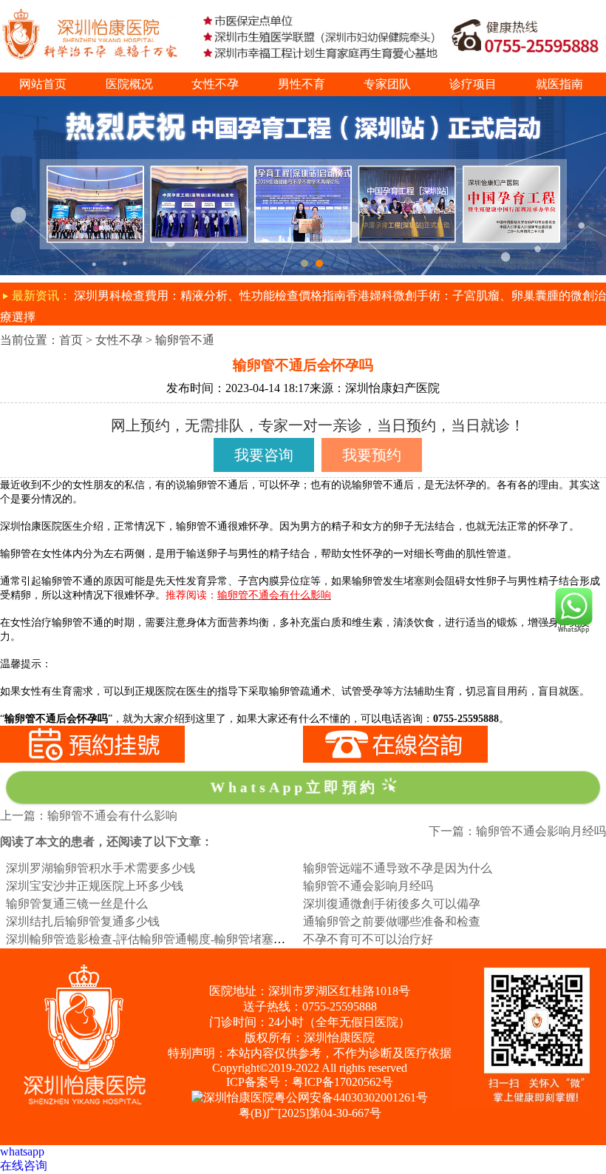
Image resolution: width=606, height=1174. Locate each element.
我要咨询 (263, 455)
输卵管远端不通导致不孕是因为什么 (397, 868)
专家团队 (387, 84)
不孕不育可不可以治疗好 (368, 939)
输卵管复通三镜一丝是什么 (77, 903)
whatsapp (22, 1151)
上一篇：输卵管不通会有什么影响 (88, 815)
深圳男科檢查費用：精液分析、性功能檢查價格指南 (210, 295)
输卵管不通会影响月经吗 (368, 886)
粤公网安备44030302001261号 (351, 1097)
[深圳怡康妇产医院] (303, 102)
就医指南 (559, 84)
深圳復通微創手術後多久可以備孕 (391, 903)
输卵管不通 (184, 340)
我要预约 (371, 455)
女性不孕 (215, 84)
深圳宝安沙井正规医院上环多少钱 (94, 886)
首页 (71, 340)
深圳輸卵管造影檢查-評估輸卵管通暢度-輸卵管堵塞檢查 (151, 939)
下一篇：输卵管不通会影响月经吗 (517, 831)
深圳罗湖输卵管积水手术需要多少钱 (100, 868)
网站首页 (43, 84)
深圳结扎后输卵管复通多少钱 (83, 921)
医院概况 (129, 84)
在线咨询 (23, 1165)
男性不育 (301, 84)
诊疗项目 (473, 84)
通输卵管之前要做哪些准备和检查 (391, 921)
